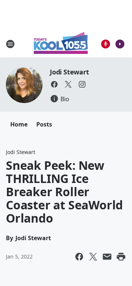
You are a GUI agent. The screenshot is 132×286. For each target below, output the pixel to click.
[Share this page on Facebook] (79, 257)
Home (18, 124)
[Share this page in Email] (107, 257)
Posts (44, 124)
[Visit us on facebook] (54, 84)
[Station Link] (61, 44)
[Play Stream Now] (119, 44)
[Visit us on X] (68, 84)
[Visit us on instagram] (82, 84)
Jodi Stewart (69, 71)
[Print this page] (121, 257)
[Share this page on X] (93, 257)
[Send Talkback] (105, 44)
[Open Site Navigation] (10, 44)
